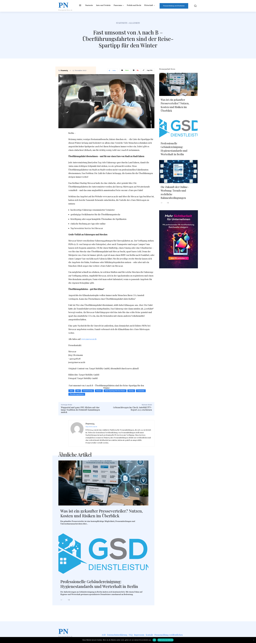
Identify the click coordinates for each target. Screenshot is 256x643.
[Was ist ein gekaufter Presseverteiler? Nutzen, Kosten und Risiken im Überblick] (103, 482)
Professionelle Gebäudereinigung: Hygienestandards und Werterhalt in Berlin (99, 584)
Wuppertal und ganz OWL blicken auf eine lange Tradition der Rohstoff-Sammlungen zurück (80, 409)
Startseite (121, 23)
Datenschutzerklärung (165, 640)
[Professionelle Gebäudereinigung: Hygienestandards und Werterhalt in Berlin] (103, 553)
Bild (78, 391)
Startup (131, 391)
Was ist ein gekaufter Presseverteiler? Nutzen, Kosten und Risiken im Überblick (101, 513)
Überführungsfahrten (77, 394)
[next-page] (69, 600)
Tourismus (140, 391)
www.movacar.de (89, 339)
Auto (71, 391)
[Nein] (253, 640)
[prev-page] (61, 600)
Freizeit (98, 391)
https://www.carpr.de (91, 426)
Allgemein (134, 23)
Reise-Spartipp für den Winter (115, 391)
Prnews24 (64, 70)
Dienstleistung (87, 391)
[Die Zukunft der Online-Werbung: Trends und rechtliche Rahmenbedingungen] (178, 171)
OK (154, 640)
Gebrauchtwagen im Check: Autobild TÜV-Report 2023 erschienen (132, 408)
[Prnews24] (77, 433)
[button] (194, 6)
